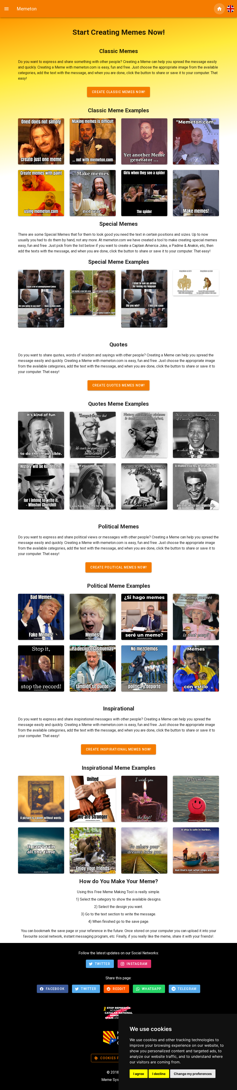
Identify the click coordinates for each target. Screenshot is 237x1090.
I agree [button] (138, 1074)
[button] (230, 8)
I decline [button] (158, 1074)
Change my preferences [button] (193, 1074)
